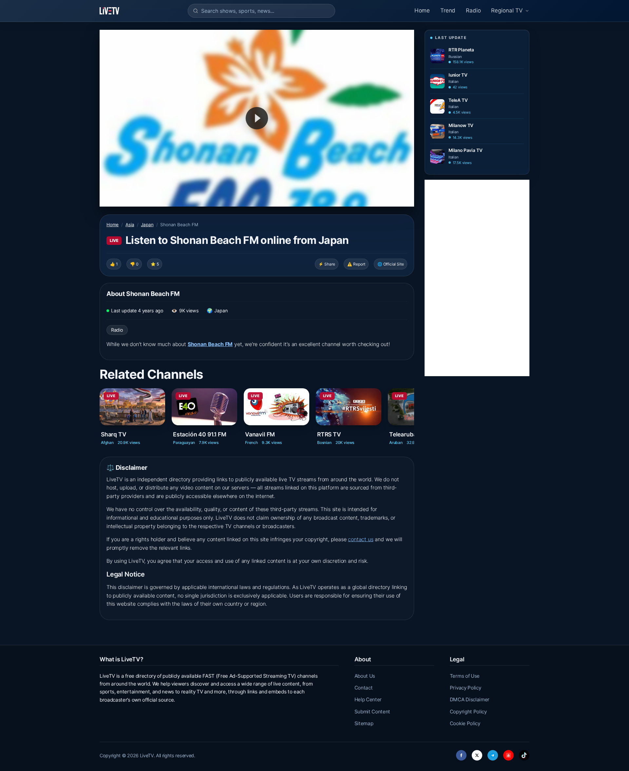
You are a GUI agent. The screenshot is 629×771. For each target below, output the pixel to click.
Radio (473, 10)
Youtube (508, 753)
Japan (147, 224)
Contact (363, 688)
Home (422, 10)
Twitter (477, 753)
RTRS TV (329, 434)
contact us (360, 539)
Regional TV (507, 10)
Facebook (461, 753)
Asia (129, 224)
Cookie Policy (465, 723)
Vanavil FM (260, 434)
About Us (364, 676)
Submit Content (372, 711)
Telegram (492, 753)
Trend (447, 10)
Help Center (368, 699)
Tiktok (524, 753)
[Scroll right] (413, 411)
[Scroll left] (100, 411)
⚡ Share (326, 264)
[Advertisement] (477, 278)
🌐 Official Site (390, 264)
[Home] (109, 10)
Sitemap (363, 723)
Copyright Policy (468, 711)
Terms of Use (465, 676)
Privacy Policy (465, 688)
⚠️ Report (356, 264)
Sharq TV (113, 434)
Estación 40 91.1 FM (199, 434)
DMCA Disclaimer (469, 699)
